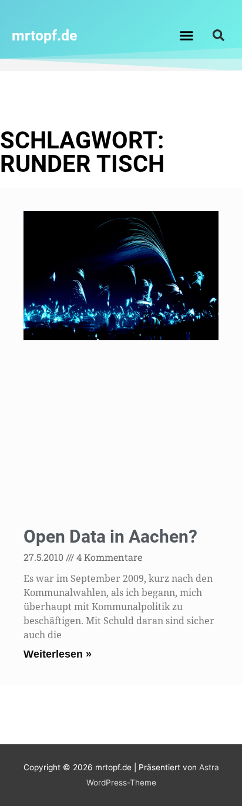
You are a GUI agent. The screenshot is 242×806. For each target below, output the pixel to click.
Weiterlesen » (57, 654)
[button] (187, 35)
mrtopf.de (45, 35)
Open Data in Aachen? (110, 536)
